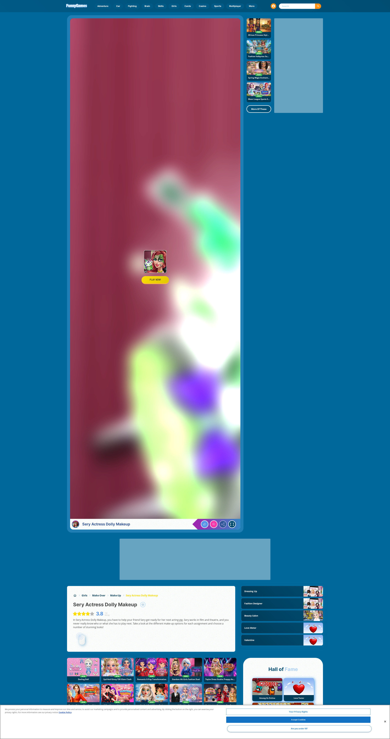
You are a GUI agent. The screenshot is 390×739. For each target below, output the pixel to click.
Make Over (98, 595)
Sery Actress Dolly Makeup (142, 595)
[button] (273, 6)
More (251, 6)
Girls (174, 6)
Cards (187, 6)
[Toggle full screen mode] (232, 524)
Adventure (102, 6)
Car (118, 6)
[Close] (385, 721)
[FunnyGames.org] (75, 595)
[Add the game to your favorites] (143, 604)
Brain (147, 6)
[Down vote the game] (214, 524)
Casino (202, 6)
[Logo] (76, 6)
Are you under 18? (299, 728)
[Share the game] (223, 524)
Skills (161, 6)
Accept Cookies (298, 719)
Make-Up (115, 595)
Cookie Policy (65, 712)
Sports (217, 6)
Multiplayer (235, 6)
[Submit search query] (318, 6)
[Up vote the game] (204, 524)
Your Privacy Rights (298, 711)
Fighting (132, 6)
